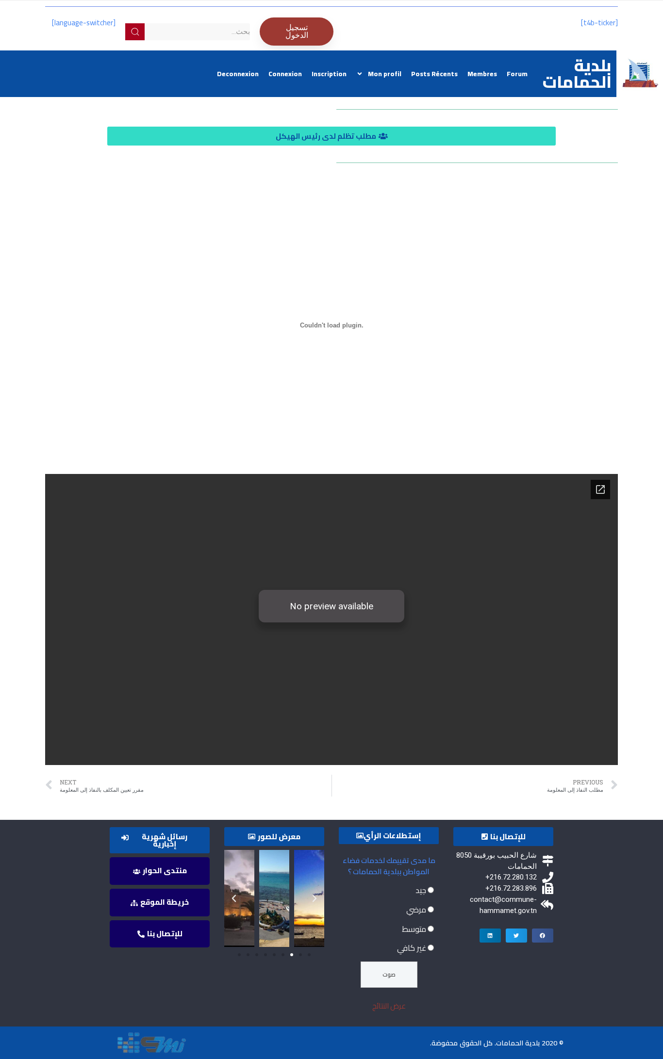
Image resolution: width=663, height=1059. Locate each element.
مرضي (416, 909)
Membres (482, 73)
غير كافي (411, 948)
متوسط (414, 929)
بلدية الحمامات (577, 73)
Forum (517, 73)
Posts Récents (434, 73)
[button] (331, 136)
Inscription (329, 73)
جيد (420, 890)
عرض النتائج (389, 1006)
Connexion (285, 73)
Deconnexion (238, 73)
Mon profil (384, 73)
